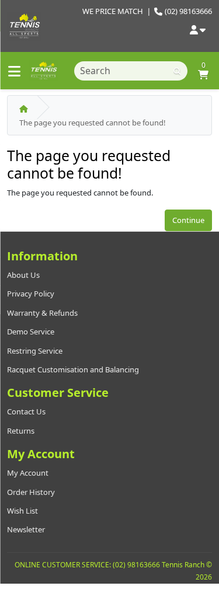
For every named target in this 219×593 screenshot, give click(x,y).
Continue (188, 220)
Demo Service (30, 331)
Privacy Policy (30, 293)
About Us (23, 275)
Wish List (22, 510)
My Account (27, 473)
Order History (31, 492)
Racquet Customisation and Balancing (73, 369)
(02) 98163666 (188, 11)
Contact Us (26, 411)
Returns (20, 430)
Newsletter (26, 529)
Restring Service (34, 351)
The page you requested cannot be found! (92, 122)
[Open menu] (14, 71)
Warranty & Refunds (42, 313)
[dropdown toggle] (197, 30)
